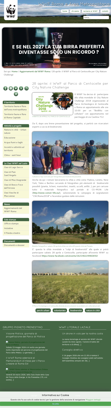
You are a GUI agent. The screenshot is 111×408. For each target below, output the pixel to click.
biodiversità (76, 310)
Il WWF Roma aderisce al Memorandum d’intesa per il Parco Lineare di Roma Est (25, 361)
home (65, 11)
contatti (105, 11)
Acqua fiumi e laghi (13, 142)
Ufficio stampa (11, 223)
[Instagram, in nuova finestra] (10, 90)
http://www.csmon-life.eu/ (46, 192)
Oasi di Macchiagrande (15, 179)
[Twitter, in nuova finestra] (15, 90)
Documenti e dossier (14, 245)
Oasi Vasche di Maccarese (11, 194)
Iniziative (8, 228)
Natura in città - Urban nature (15, 131)
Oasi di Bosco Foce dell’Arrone (13, 186)
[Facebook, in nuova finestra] (5, 90)
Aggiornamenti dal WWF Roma (34, 71)
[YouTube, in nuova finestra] (21, 90)
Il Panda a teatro (12, 232)
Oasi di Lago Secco (13, 167)
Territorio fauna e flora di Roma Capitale (15, 116)
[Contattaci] (16, 95)
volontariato (60, 310)
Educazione (9, 137)
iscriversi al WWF (90, 11)
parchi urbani (43, 310)
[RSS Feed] (26, 90)
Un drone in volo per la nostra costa (82, 333)
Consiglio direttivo (72, 350)
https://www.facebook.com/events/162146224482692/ (70, 255)
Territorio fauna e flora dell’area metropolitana (15, 108)
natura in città (93, 310)
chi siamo (75, 11)
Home (15, 71)
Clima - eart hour (12, 155)
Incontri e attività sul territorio (14, 149)
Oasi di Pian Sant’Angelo (10, 173)
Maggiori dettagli (93, 399)
